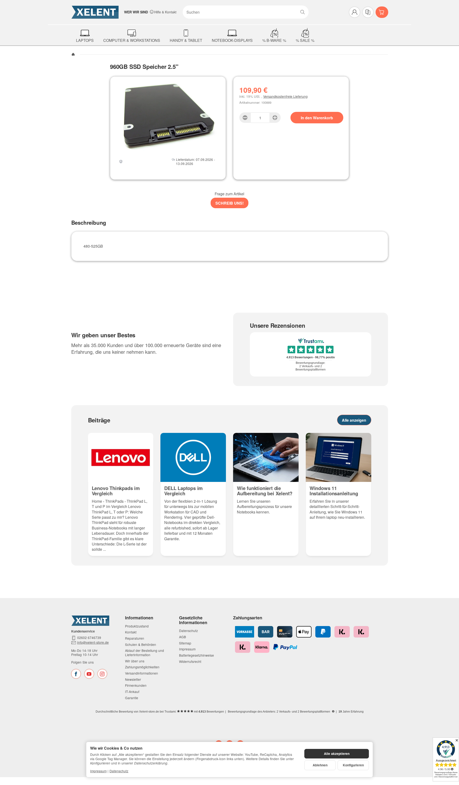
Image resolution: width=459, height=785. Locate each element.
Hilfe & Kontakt (165, 12)
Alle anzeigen (354, 420)
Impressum (98, 771)
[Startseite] (73, 54)
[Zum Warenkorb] (381, 12)
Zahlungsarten (247, 618)
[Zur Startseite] (95, 12)
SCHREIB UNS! (229, 203)
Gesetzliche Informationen (193, 620)
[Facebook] (76, 674)
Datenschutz (118, 771)
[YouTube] (89, 674)
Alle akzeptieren (337, 753)
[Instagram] (102, 674)
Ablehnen (320, 765)
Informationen (139, 618)
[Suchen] (302, 12)
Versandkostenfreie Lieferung (285, 96)
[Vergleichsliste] (368, 12)
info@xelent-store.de (93, 642)
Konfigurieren (353, 765)
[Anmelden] (354, 12)
